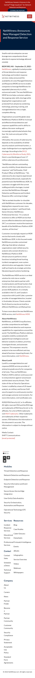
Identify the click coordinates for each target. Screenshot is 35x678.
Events (16, 546)
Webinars (17, 568)
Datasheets (18, 538)
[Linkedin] (8, 457)
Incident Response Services (7, 528)
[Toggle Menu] (29, 16)
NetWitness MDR (23, 314)
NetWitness (6, 69)
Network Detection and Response (16, 475)
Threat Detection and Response (16, 471)
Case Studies (18, 529)
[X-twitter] (4, 457)
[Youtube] (4, 461)
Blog (15, 525)
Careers (7, 592)
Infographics (18, 555)
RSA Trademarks (12, 414)
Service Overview (20, 559)
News (6, 596)
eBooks (16, 551)
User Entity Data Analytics (14, 498)
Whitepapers (19, 572)
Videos (16, 564)
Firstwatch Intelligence (22, 542)
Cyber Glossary (19, 534)
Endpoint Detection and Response (17, 479)
